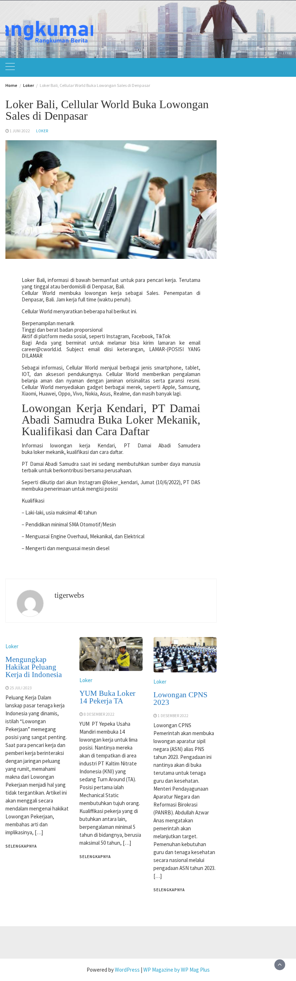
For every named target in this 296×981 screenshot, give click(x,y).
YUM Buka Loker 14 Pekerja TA (107, 697)
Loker (42, 130)
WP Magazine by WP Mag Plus (176, 969)
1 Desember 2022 (173, 715)
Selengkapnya (21, 846)
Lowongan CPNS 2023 (180, 698)
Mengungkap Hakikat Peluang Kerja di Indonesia (33, 667)
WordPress (127, 969)
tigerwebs (69, 595)
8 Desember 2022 (99, 714)
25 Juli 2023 (21, 687)
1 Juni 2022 (20, 130)
